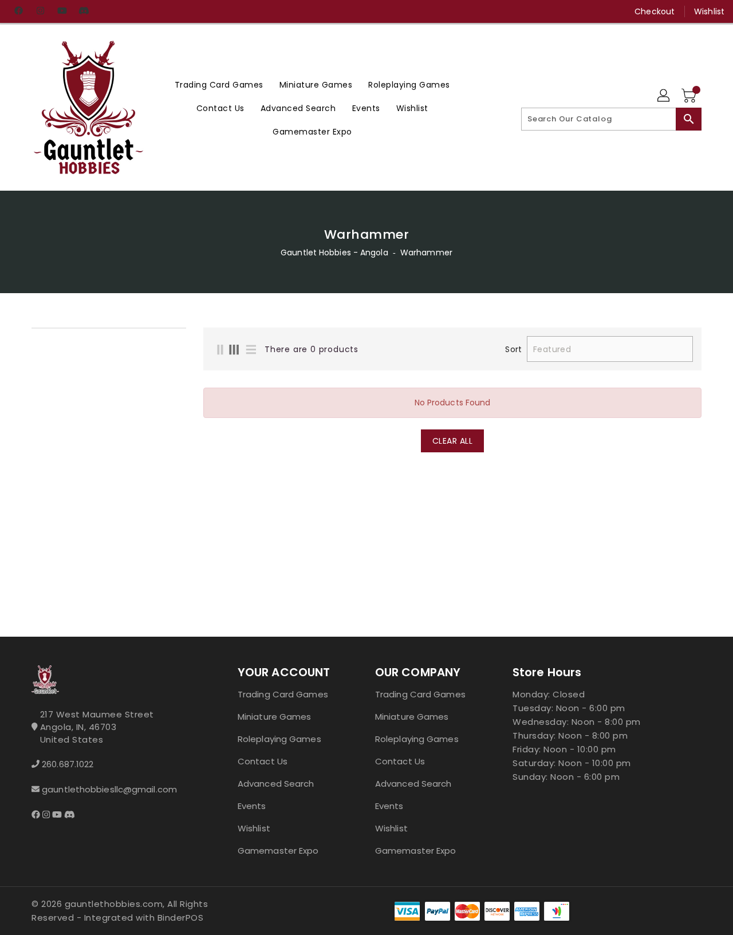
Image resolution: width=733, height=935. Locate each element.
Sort (513, 349)
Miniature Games (275, 717)
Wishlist (709, 11)
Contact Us (262, 761)
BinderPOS (180, 918)
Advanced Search (276, 784)
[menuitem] (219, 84)
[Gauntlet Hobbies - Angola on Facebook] (18, 11)
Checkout (655, 11)
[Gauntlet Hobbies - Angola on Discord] (83, 11)
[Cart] (690, 96)
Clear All (452, 441)
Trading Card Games (283, 694)
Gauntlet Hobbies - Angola (334, 252)
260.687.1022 (67, 764)
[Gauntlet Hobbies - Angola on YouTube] (61, 11)
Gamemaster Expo (278, 851)
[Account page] (664, 96)
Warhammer (426, 252)
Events (252, 806)
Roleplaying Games (279, 739)
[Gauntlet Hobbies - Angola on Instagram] (40, 11)
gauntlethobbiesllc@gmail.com (109, 789)
